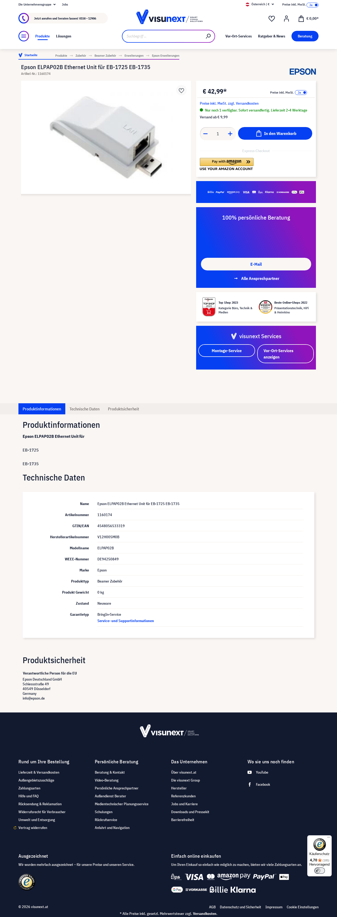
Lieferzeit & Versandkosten (38, 772)
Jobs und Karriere (184, 804)
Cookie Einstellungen (303, 907)
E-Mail (256, 264)
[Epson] (303, 71)
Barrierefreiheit (182, 819)
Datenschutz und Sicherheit (240, 907)
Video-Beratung (106, 780)
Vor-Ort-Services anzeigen (278, 354)
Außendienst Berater (110, 796)
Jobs (65, 4)
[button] (227, 164)
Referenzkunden (183, 796)
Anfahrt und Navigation (112, 827)
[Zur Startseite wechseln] (168, 18)
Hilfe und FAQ (28, 796)
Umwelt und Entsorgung (36, 819)
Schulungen (103, 811)
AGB (212, 907)
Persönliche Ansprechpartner (116, 788)
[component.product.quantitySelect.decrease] (205, 133)
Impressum (274, 907)
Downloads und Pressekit (190, 811)
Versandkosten (204, 913)
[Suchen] (208, 36)
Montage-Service (227, 350)
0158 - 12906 (87, 18)
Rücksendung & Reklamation (40, 804)
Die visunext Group (185, 780)
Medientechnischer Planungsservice (121, 804)
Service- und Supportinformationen (125, 620)
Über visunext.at (183, 772)
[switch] (319, 870)
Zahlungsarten (29, 788)
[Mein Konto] (286, 19)
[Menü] (23, 36)
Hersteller (179, 788)
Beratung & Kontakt (110, 772)
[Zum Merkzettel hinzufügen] (181, 90)
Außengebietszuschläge (36, 780)
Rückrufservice (106, 819)
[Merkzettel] (272, 19)
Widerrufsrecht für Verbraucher (42, 811)
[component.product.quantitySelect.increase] (230, 133)
